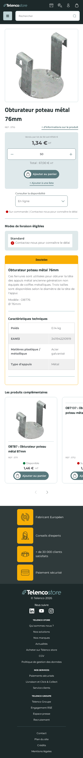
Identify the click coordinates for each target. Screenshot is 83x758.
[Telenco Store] (15, 5)
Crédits (41, 745)
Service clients (41, 687)
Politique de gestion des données (42, 661)
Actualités (41, 643)
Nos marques (41, 637)
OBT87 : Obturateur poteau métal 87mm (27, 449)
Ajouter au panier (45, 174)
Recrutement (41, 719)
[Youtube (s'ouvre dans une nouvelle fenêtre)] (41, 611)
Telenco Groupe (41, 701)
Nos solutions (41, 631)
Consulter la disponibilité (30, 193)
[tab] (41, 259)
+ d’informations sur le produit (60, 127)
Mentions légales (41, 751)
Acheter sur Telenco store (41, 649)
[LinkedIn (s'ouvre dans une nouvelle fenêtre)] (31, 611)
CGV (41, 655)
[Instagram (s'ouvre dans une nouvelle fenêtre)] (51, 611)
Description (42, 259)
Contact (42, 733)
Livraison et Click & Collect (41, 681)
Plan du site (41, 739)
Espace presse (41, 713)
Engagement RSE (41, 707)
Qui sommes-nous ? (41, 625)
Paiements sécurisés (41, 675)
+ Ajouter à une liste (42, 183)
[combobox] (47, 16)
